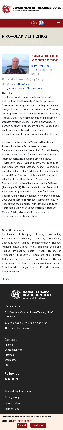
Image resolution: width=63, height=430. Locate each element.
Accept (22, 425)
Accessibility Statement (18, 391)
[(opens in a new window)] (6, 379)
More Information (22, 420)
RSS (7, 365)
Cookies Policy (12, 403)
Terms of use (12, 408)
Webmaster (11, 360)
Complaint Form (13, 349)
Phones (9, 344)
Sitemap (9, 355)
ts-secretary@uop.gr (19, 328)
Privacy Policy (12, 397)
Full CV (5, 279)
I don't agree (38, 425)
